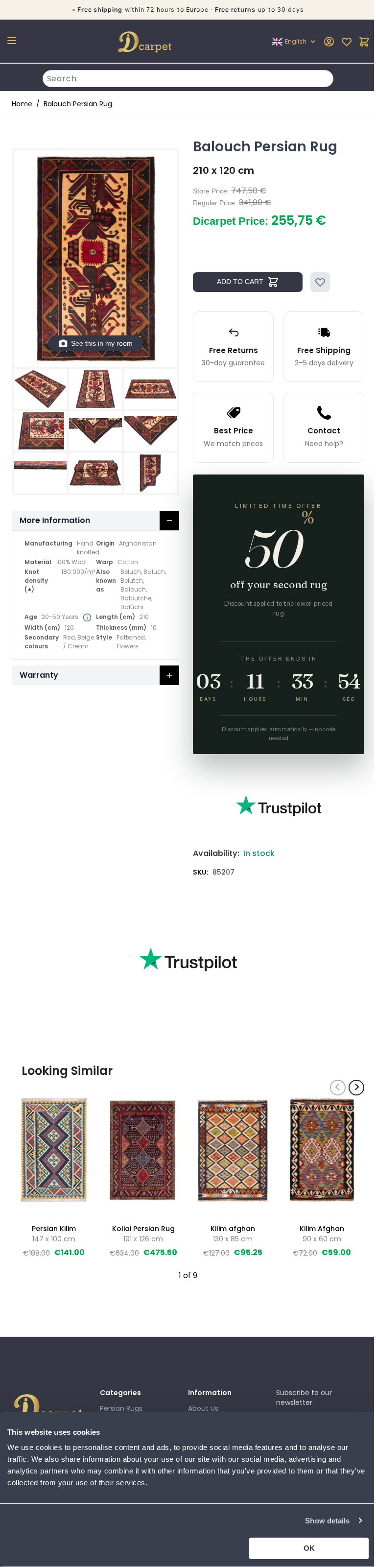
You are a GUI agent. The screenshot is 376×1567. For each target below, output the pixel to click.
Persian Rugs (119, 1408)
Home (22, 104)
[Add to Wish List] (317, 282)
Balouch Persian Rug (78, 104)
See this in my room (100, 338)
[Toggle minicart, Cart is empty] (357, 41)
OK (302, 1548)
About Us (200, 1408)
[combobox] (184, 77)
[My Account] (321, 41)
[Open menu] (12, 40)
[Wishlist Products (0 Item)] (339, 41)
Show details (320, 1521)
